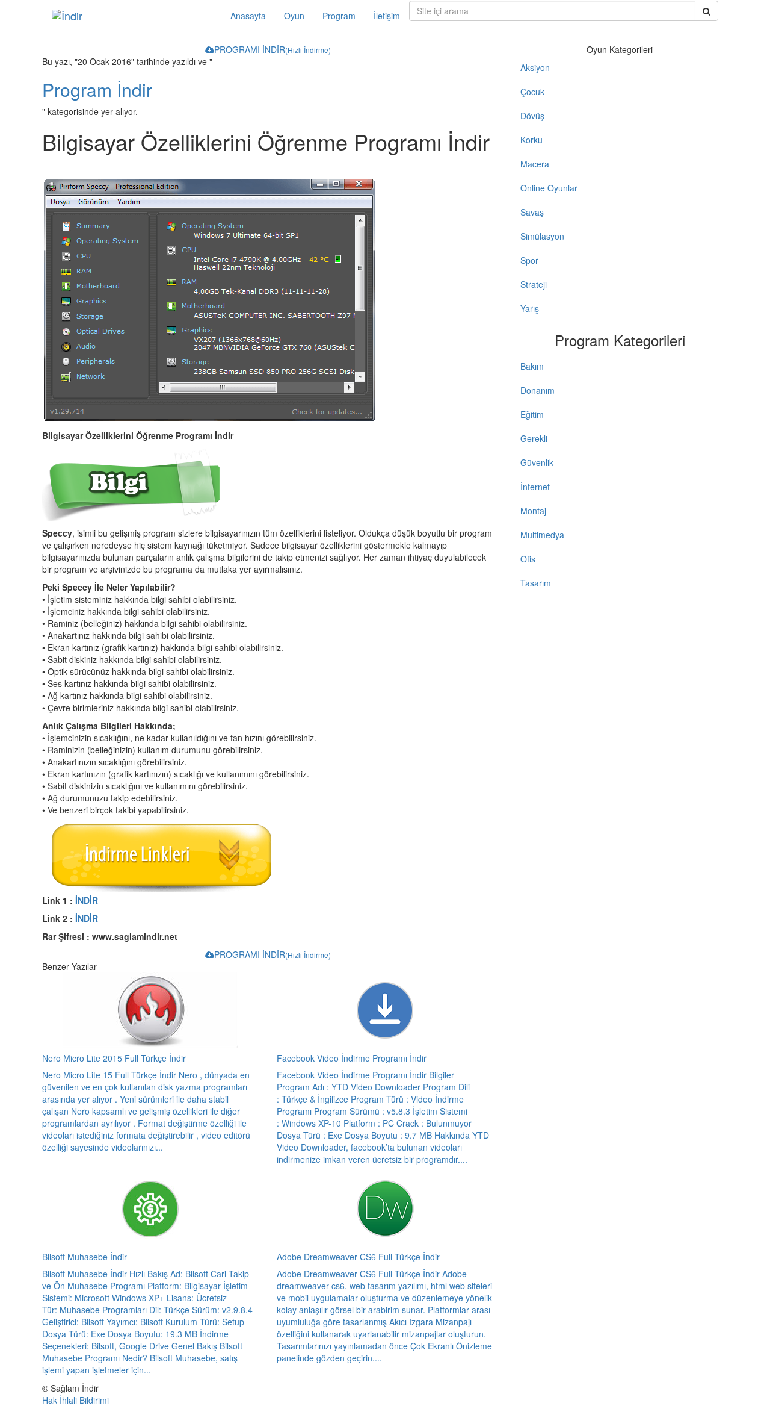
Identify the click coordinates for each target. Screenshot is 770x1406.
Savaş (532, 212)
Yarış (529, 308)
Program (339, 16)
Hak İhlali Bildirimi (75, 1400)
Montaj (533, 511)
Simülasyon (542, 236)
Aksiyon (535, 67)
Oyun (294, 16)
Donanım (537, 390)
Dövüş (532, 116)
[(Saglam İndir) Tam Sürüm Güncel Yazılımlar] (132, 16)
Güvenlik (536, 462)
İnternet (535, 487)
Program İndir (97, 89)
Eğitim (532, 414)
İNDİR (86, 900)
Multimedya (542, 535)
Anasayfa (248, 16)
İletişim (387, 16)
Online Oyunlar (549, 188)
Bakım (532, 366)
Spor (529, 260)
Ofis (527, 559)
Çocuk (532, 92)
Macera (534, 164)
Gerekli (533, 438)
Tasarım (535, 583)
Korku (531, 140)
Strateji (533, 284)
